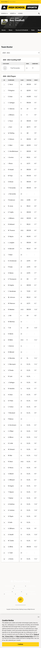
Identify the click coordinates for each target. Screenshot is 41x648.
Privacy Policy (19, 586)
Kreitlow (11, 504)
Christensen (12, 261)
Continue (20, 644)
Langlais (11, 243)
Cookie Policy (31, 586)
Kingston (11, 90)
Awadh (11, 535)
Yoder (10, 267)
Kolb (10, 522)
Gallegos (11, 103)
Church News (12, 1)
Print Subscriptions (35, 1)
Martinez (11, 322)
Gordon (11, 157)
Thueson (11, 230)
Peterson (11, 303)
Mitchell (11, 352)
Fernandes (12, 188)
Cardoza (11, 510)
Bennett (11, 249)
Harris (10, 84)
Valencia (11, 109)
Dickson (11, 139)
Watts (10, 340)
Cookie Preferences (20, 588)
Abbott (11, 474)
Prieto (10, 401)
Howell (11, 170)
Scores (20, 13)
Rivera (10, 468)
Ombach (11, 449)
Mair (10, 455)
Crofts (10, 443)
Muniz (10, 163)
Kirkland (11, 224)
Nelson (10, 419)
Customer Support (29, 591)
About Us (8, 591)
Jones (10, 206)
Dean (10, 395)
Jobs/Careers (9, 594)
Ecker (10, 97)
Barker (10, 498)
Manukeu (11, 358)
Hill (9, 316)
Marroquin (12, 364)
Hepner (11, 492)
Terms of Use (9, 586)
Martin (10, 334)
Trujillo (11, 212)
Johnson (11, 297)
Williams (11, 115)
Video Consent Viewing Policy (24, 636)
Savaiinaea (12, 291)
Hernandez (12, 194)
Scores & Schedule (22, 30)
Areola (10, 559)
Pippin (10, 516)
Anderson (11, 200)
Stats (33, 30)
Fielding (11, 133)
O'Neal (10, 431)
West (10, 145)
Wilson (10, 437)
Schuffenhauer (13, 151)
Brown (10, 182)
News (10, 30)
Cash (10, 376)
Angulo (11, 486)
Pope (10, 176)
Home (4, 30)
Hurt (10, 127)
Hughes (11, 285)
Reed (10, 255)
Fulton (10, 407)
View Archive (32, 594)
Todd (10, 553)
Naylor (11, 236)
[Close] (38, 617)
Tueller (11, 541)
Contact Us (16, 591)
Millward (11, 480)
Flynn (10, 121)
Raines (10, 273)
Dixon (10, 462)
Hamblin (11, 389)
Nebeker (11, 309)
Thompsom (12, 279)
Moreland (11, 413)
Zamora (11, 346)
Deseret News (4, 1)
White (10, 547)
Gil (9, 328)
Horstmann (12, 425)
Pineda (10, 370)
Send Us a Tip (21, 594)
